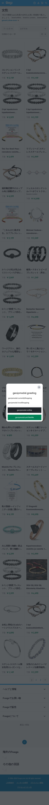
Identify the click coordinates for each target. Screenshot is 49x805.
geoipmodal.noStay (24, 410)
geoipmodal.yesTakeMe (24, 417)
